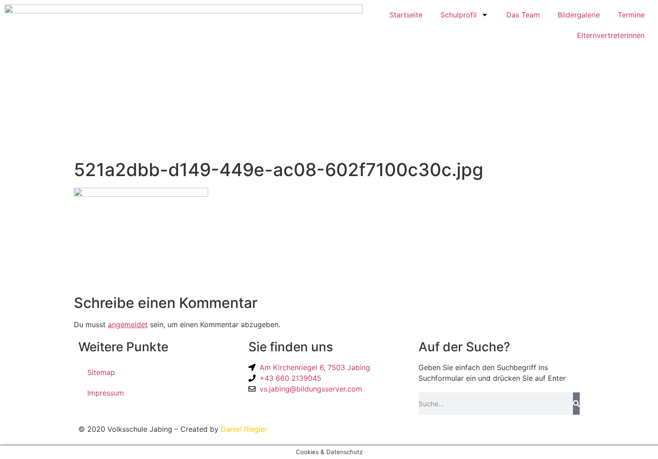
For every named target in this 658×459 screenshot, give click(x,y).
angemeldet (128, 324)
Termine (631, 14)
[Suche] (576, 403)
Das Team (523, 14)
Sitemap (101, 372)
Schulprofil (458, 14)
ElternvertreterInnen (611, 35)
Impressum (105, 392)
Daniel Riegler (244, 429)
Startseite (406, 14)
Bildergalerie (579, 14)
